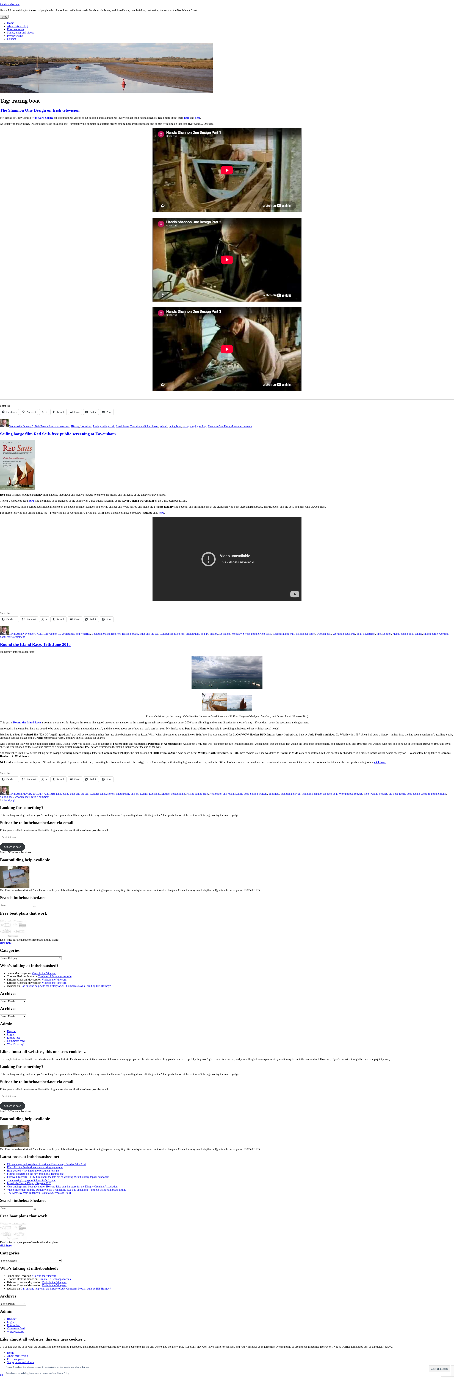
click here (380, 762)
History (75, 426)
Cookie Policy (63, 1373)
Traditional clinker (140, 426)
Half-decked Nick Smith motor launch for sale (33, 1170)
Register (11, 1031)
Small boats (122, 426)
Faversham (369, 633)
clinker (154, 426)
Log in (11, 1034)
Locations (86, 426)
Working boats (341, 633)
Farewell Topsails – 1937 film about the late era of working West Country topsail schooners (58, 1176)
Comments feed (16, 1040)
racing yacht (420, 793)
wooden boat (324, 633)
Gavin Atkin (16, 426)
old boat (393, 793)
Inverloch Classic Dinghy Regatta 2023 (29, 1183)
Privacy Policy (15, 35)
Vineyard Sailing (43, 117)
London (386, 633)
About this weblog (17, 26)
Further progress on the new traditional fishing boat (35, 1173)
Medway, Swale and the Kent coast (251, 633)
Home (10, 22)
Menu (4, 16)
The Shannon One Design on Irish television (39, 110)
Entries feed (13, 1037)
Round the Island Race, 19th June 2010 (35, 644)
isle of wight (371, 793)
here (186, 117)
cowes (358, 793)
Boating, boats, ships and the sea (140, 633)
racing (396, 633)
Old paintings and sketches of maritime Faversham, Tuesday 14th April (46, 1164)
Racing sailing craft (104, 426)
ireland (163, 426)
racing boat (175, 426)
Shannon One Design (220, 426)
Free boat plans (15, 29)
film (379, 633)
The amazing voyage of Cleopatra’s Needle (31, 1180)
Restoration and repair (221, 793)
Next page (10, 800)
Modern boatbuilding (173, 793)
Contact (11, 38)
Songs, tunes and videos (20, 32)
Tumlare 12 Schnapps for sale (54, 976)
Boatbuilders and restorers (55, 426)
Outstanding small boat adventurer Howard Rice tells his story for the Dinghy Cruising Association (62, 1186)
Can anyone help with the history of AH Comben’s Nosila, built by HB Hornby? (66, 985)
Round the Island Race (27, 722)
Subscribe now (12, 846)
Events (144, 793)
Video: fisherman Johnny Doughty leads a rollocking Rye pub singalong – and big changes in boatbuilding (66, 1189)
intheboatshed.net (10, 4)
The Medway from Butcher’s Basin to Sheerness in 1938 (39, 1192)
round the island (437, 793)
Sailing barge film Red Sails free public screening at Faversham (58, 434)
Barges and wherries (78, 633)
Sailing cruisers (258, 793)
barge (352, 633)
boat (359, 633)
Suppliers (273, 793)
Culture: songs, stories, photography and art (184, 633)
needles (383, 793)
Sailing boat (242, 793)
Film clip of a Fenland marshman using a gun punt (35, 1167)
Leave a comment (242, 426)
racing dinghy (190, 426)
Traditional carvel (305, 633)
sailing (202, 426)
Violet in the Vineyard (44, 973)
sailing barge (430, 633)
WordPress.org (15, 1044)
